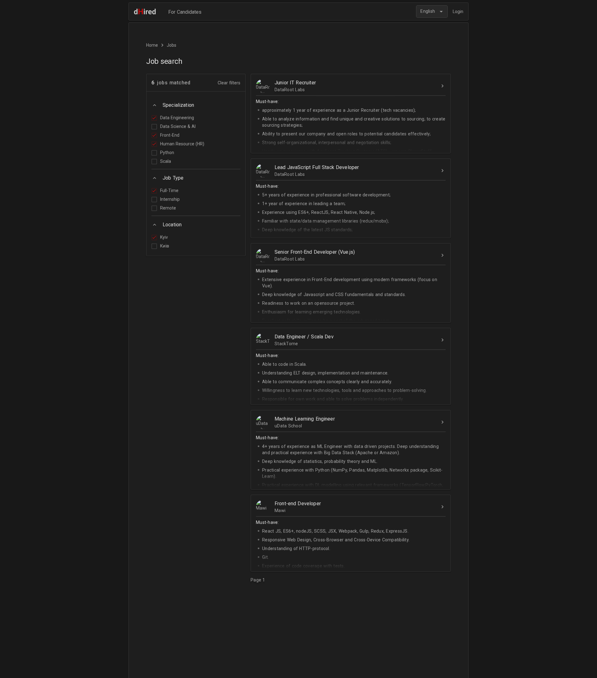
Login (458, 11)
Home (152, 45)
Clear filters (229, 82)
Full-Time (169, 190)
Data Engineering (177, 117)
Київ (164, 245)
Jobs (171, 45)
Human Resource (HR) (182, 143)
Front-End (169, 135)
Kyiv (164, 237)
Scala (165, 161)
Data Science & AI (178, 126)
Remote (168, 207)
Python (167, 152)
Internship (170, 199)
